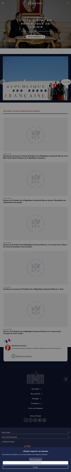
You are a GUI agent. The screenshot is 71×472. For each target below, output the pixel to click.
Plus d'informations (35, 459)
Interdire (35, 467)
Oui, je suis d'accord (35, 463)
